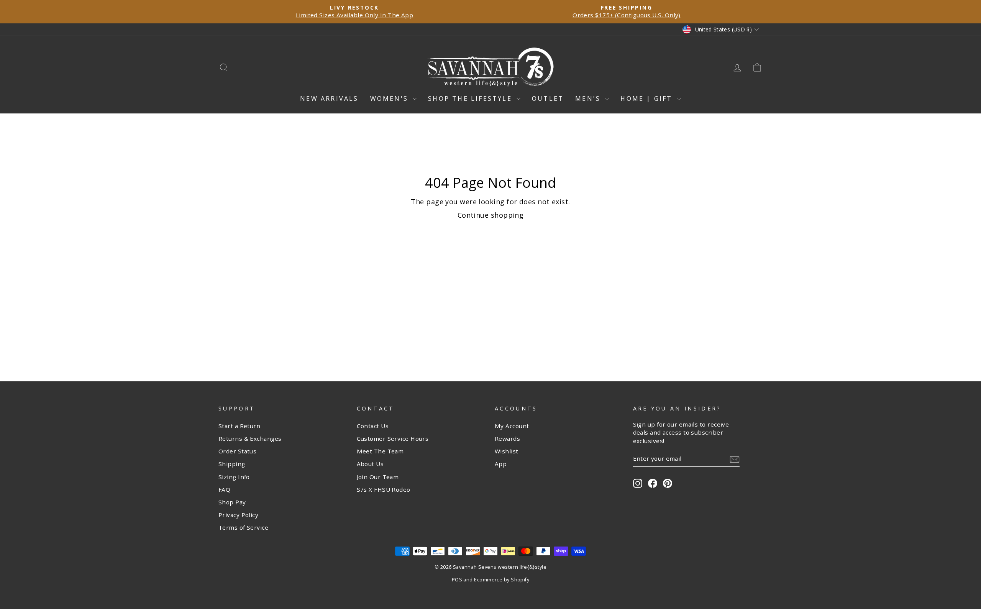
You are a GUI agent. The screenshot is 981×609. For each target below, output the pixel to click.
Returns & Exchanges (250, 438)
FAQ (224, 489)
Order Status (237, 451)
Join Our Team (378, 477)
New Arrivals (329, 98)
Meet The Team (380, 451)
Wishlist (506, 451)
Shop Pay (232, 502)
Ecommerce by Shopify (501, 579)
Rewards (507, 438)
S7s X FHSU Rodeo (383, 489)
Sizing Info (234, 477)
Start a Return (239, 426)
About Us (370, 464)
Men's (589, 98)
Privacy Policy (238, 515)
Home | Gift (647, 98)
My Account (512, 426)
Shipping (231, 464)
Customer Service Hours (393, 438)
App (501, 464)
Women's (390, 98)
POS (457, 579)
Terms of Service (243, 527)
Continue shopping (491, 215)
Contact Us (373, 426)
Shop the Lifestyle (471, 98)
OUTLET (548, 98)
